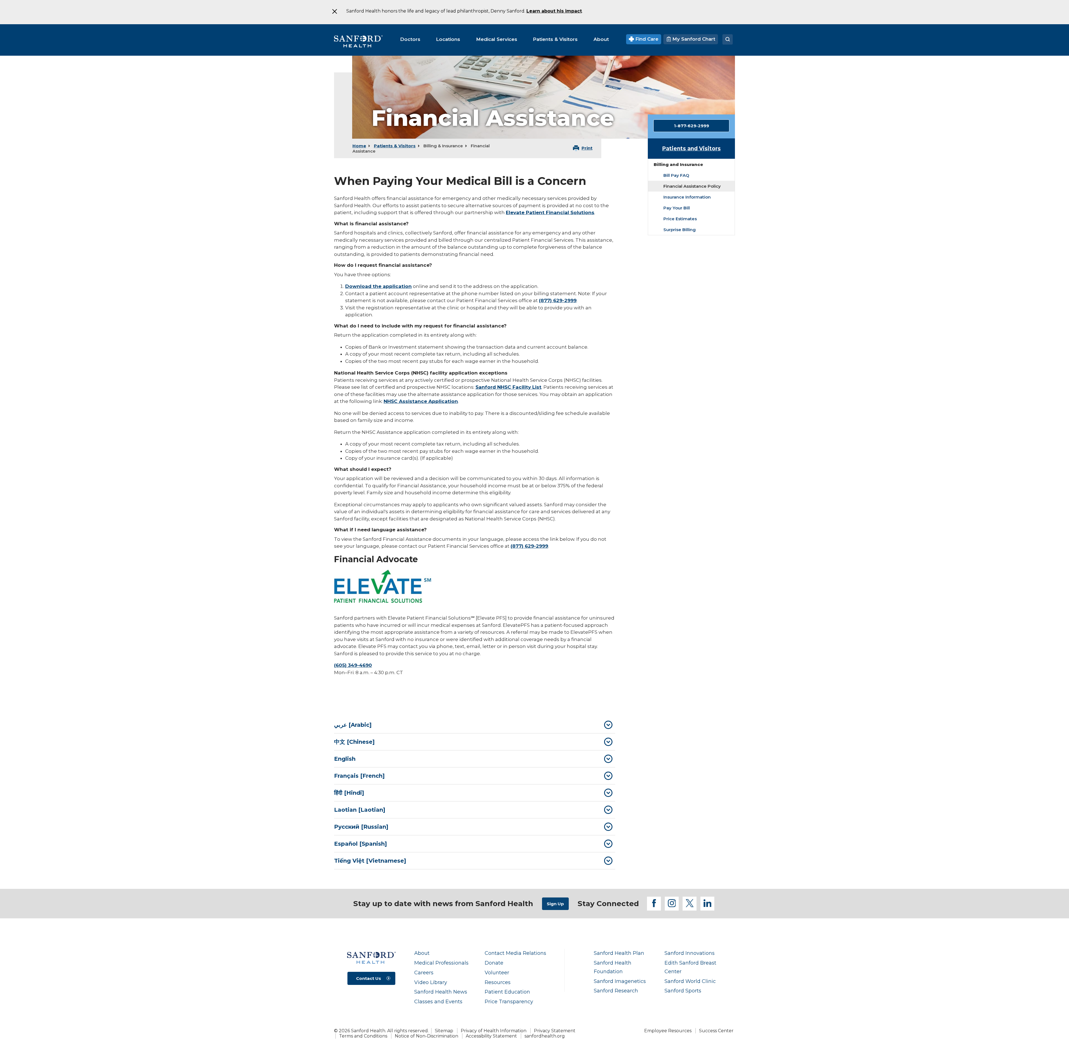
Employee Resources (668, 1030)
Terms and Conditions (363, 1036)
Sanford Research (616, 990)
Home (359, 145)
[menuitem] (410, 39)
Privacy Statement (554, 1030)
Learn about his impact (554, 11)
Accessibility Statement (491, 1036)
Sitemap (444, 1030)
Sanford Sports (683, 990)
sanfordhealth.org (544, 1036)
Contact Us (368, 978)
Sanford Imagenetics (620, 981)
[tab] (474, 724)
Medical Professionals (441, 963)
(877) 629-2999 (558, 300)
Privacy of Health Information (493, 1030)
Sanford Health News (440, 992)
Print (587, 148)
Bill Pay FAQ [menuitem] (676, 175)
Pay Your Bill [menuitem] (676, 208)
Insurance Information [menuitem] (687, 197)
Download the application (378, 286)
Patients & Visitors (395, 145)
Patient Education (507, 992)
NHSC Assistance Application (421, 401)
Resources (498, 982)
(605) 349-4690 (353, 665)
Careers (423, 972)
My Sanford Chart (693, 39)
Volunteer (497, 972)
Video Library (430, 982)
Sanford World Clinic (690, 981)
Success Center (716, 1030)
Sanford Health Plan (619, 953)
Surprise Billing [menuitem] (679, 229)
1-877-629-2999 (691, 125)
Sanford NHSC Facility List (508, 387)
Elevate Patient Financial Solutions (550, 212)
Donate (494, 963)
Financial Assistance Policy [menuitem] (692, 186)
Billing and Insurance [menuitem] (678, 164)
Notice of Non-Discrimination (426, 1036)
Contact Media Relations (515, 953)
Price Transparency (509, 1001)
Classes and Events (438, 1001)
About (422, 953)
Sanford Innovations (690, 953)
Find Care (646, 39)
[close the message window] (334, 11)
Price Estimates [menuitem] (680, 218)
